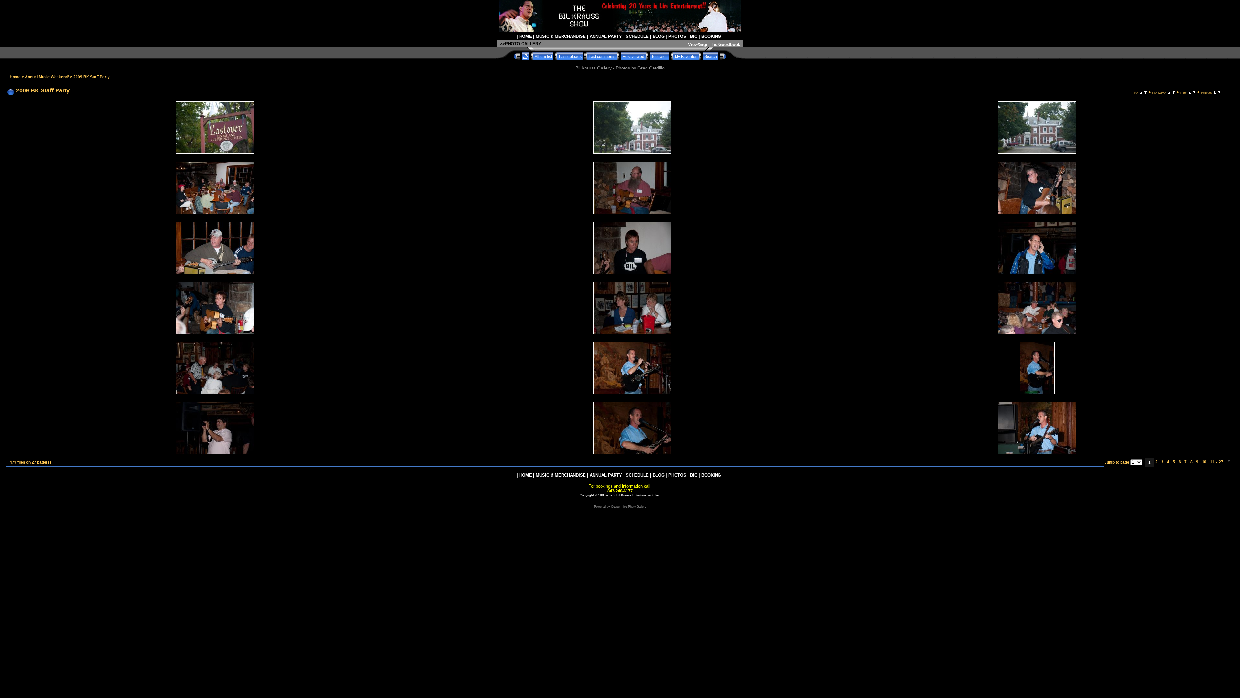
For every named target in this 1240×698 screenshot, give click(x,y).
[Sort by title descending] (1145, 92)
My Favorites (686, 56)
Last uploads (570, 56)
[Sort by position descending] (1219, 92)
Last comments (602, 56)
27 (1221, 462)
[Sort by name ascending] (1169, 92)
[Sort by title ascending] (1141, 92)
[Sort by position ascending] (1214, 92)
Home (15, 77)
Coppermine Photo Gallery (628, 506)
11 (1212, 462)
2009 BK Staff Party (91, 77)
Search (710, 56)
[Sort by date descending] (1194, 92)
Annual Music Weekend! (47, 77)
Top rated (659, 56)
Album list (543, 56)
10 (1204, 462)
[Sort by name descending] (1173, 92)
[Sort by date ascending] (1189, 92)
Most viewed (633, 56)
